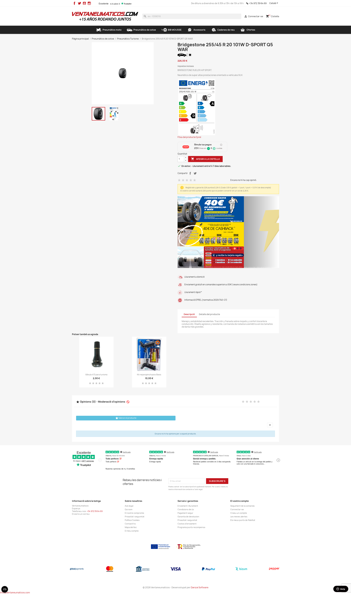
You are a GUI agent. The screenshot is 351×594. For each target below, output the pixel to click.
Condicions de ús (186, 509)
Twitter (79, 3)
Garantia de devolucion (188, 516)
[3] (187, 180)
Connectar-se (237, 509)
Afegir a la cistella (205, 159)
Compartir (190, 173)
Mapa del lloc (131, 527)
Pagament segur (185, 513)
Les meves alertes (238, 516)
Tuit (195, 173)
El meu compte (132, 531)
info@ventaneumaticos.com (15, 592)
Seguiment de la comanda (242, 506)
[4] (190, 180)
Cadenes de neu (226, 29)
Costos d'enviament (187, 523)
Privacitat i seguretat (134, 516)
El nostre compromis (134, 513)
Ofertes (251, 29)
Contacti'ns (130, 523)
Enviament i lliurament (188, 506)
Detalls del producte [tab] (209, 314)
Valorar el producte (125, 418)
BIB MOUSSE (175, 29)
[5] (194, 180)
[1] (179, 180)
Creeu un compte (238, 513)
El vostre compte (239, 500)
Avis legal (129, 506)
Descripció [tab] (189, 314)
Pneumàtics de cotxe (144, 29)
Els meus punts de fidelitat (242, 520)
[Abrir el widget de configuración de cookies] (4, 589)
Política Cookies (132, 520)
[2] (183, 180)
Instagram (89, 3)
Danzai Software (199, 587)
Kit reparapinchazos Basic (149, 374)
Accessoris (199, 29)
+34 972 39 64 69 (258, 3)
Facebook (74, 3)
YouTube (84, 3)
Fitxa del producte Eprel (189, 137)
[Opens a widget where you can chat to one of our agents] (340, 589)
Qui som (128, 509)
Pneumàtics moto (112, 29)
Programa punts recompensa (191, 527)
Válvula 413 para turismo (96, 374)
